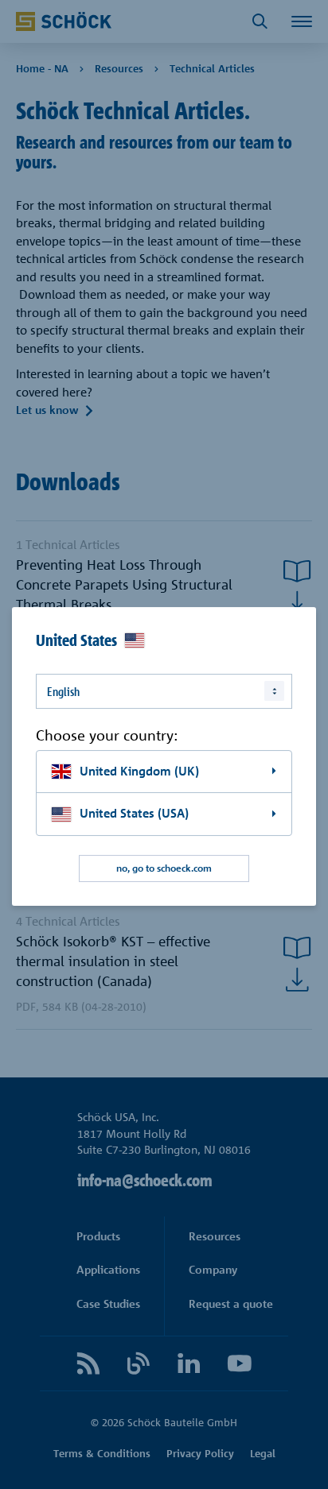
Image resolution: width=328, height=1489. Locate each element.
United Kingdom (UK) (139, 771)
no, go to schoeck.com (164, 868)
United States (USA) (134, 813)
